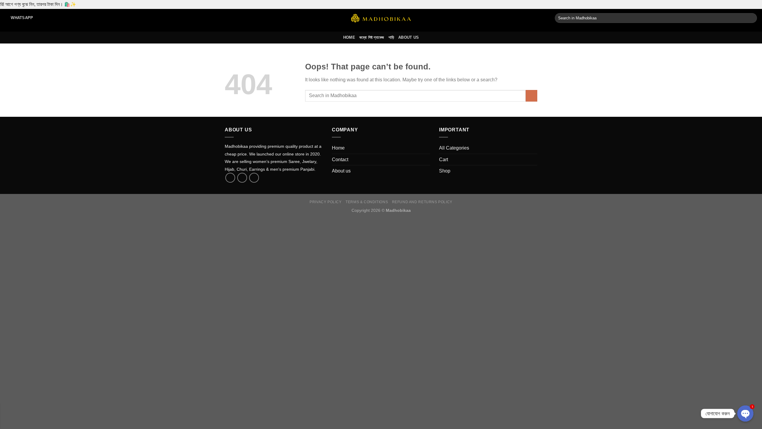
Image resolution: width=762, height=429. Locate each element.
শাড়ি (391, 37)
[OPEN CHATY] (745, 413)
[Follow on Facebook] (230, 178)
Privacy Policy (326, 202)
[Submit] (751, 18)
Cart (443, 159)
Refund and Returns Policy (422, 202)
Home (349, 37)
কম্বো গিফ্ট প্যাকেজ (371, 37)
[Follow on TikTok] (242, 178)
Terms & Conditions (367, 202)
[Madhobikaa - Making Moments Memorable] (381, 18)
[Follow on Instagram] (254, 178)
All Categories (454, 147)
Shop (444, 170)
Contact (340, 159)
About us (408, 37)
